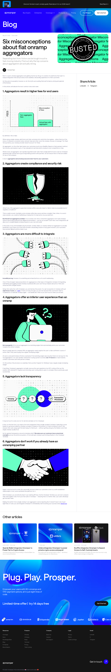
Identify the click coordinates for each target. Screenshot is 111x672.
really (18, 290)
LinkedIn (83, 86)
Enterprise (5, 644)
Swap (25, 639)
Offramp (26, 637)
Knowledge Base (7, 639)
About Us (48, 634)
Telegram (93, 86)
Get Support (49, 639)
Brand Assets (6, 647)
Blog (4, 642)
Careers (48, 637)
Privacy (70, 634)
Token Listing (28, 647)
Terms (70, 637)
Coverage (5, 634)
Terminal (26, 642)
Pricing (26, 644)
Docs (4, 637)
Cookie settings (72, 639)
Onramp (26, 634)
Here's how (64, 503)
